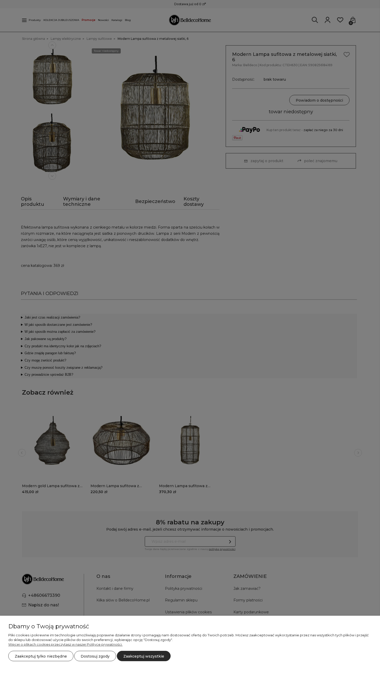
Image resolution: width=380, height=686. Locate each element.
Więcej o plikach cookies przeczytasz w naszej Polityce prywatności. (65, 644)
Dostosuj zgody (95, 656)
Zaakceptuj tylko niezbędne (41, 656)
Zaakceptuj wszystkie (143, 656)
